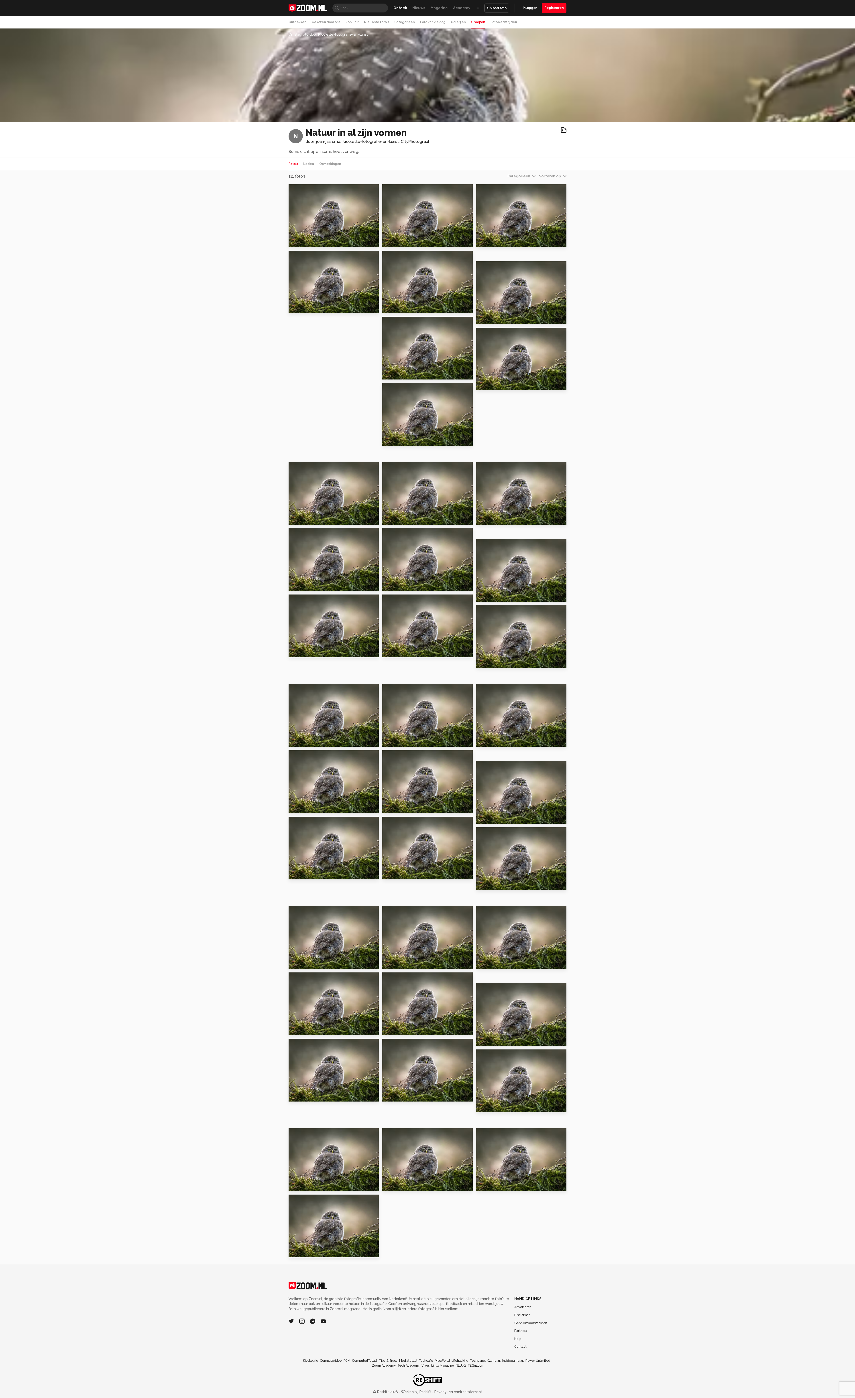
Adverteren (522, 1307)
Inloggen (530, 8)
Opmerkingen (330, 164)
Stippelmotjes (398, 585)
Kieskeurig (310, 1360)
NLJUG (461, 1365)
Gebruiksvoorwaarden (530, 1323)
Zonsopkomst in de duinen (503, 1040)
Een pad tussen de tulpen (409, 808)
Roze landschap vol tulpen (315, 1096)
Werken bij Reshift (416, 1392)
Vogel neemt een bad (499, 662)
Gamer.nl (494, 1360)
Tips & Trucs (388, 1360)
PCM (347, 1360)
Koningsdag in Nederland (503, 1107)
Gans (483, 741)
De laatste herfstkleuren (408, 308)
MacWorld (442, 1360)
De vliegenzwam (400, 440)
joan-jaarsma (328, 141)
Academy (461, 8)
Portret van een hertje (406, 741)
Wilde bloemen (493, 596)
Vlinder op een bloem (311, 652)
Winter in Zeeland (402, 241)
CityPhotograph (415, 141)
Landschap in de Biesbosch (503, 519)
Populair (352, 22)
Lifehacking (460, 1360)
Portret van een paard (312, 308)
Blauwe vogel (304, 808)
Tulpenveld (395, 963)
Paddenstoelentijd (496, 385)
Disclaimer (522, 1315)
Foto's (293, 164)
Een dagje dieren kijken (501, 818)
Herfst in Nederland (403, 519)
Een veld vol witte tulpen (409, 1096)
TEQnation (475, 1365)
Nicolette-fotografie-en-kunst (370, 141)
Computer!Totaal (364, 1360)
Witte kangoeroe (307, 1252)
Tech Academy (408, 1365)
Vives (425, 1365)
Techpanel (478, 1360)
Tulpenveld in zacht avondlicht (315, 874)
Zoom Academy (384, 1365)
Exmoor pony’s (304, 241)
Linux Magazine (442, 1365)
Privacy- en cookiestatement (457, 1392)
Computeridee (331, 1360)
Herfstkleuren (398, 374)
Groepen (478, 22)
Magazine (439, 8)
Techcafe (426, 1360)
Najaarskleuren (305, 519)
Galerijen (458, 22)
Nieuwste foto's (376, 22)
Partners (520, 1331)
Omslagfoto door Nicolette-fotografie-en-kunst (328, 34)
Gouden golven (399, 1185)
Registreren (554, 8)
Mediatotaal (408, 1360)
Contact (520, 1346)
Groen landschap (307, 585)
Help (517, 1339)
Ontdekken (297, 22)
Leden (308, 164)
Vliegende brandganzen (408, 652)
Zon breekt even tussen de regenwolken (315, 1030)
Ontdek (400, 8)
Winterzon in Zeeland (499, 318)
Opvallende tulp (400, 874)
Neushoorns (302, 741)
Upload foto (497, 8)
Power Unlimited (537, 1360)
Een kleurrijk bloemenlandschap (503, 963)
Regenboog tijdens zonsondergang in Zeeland (409, 1030)
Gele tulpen (490, 885)
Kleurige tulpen (305, 963)
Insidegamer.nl (512, 1360)
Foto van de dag (433, 22)
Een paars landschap (310, 1185)
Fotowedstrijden (504, 22)
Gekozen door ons (326, 22)
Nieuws (418, 8)
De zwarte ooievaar (497, 1185)
